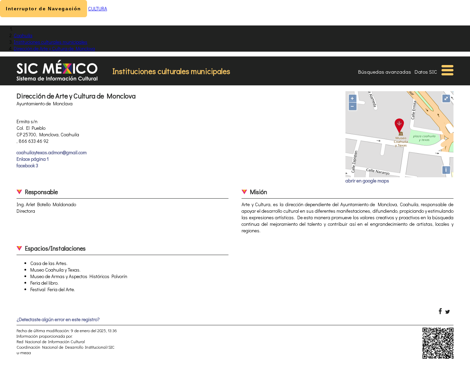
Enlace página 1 (33, 159)
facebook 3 (27, 165)
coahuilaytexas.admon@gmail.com (52, 152)
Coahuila (23, 35)
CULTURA (97, 8)
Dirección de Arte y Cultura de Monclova (54, 48)
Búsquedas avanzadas (384, 71)
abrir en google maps (367, 180)
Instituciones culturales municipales (50, 42)
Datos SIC (426, 71)
